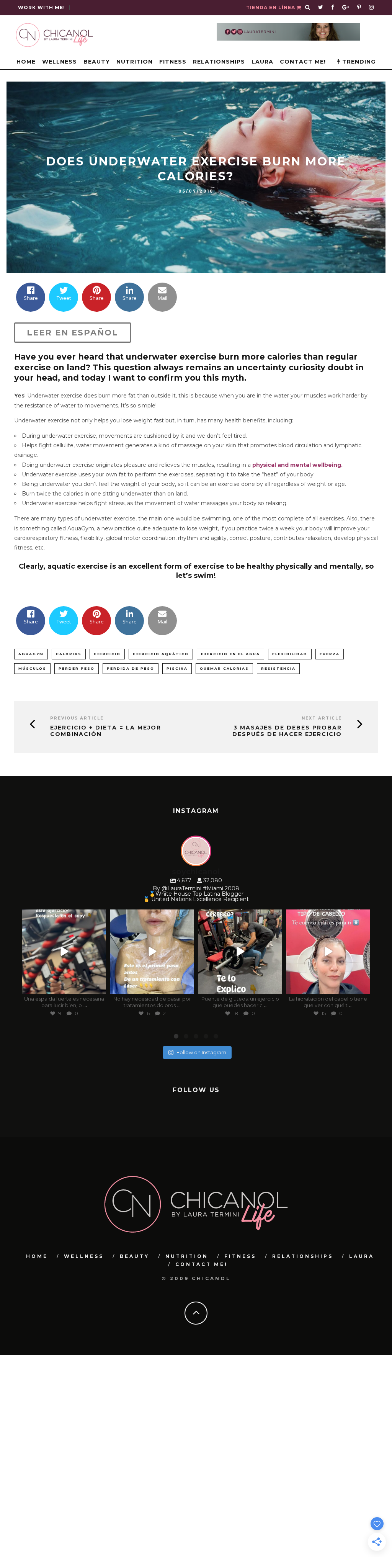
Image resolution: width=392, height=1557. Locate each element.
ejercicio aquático (161, 654)
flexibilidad (289, 654)
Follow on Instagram (201, 1052)
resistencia (278, 668)
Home (26, 61)
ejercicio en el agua (230, 654)
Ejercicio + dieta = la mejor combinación (105, 731)
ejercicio (107, 654)
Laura (262, 61)
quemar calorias (224, 668)
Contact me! (303, 61)
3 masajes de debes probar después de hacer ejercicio (287, 731)
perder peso (77, 668)
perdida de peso (130, 668)
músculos (32, 668)
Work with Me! (41, 7)
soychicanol (63, 916)
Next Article (322, 718)
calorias (69, 654)
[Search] (307, 7)
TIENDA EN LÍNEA (271, 7)
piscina (177, 668)
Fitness (172, 61)
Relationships (219, 61)
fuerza (330, 654)
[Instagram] (98, 986)
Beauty (96, 61)
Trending (358, 61)
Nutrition (134, 61)
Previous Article (77, 718)
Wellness (59, 61)
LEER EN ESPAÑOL (72, 332)
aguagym (31, 654)
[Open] (64, 951)
